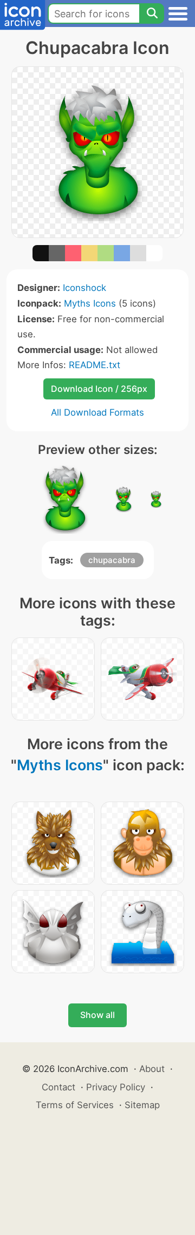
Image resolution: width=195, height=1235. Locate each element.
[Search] (151, 13)
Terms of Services (75, 1105)
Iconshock (84, 287)
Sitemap (142, 1105)
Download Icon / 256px (99, 388)
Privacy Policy (115, 1087)
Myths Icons (90, 303)
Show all (97, 1014)
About (152, 1068)
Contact (58, 1087)
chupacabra (111, 560)
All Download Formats (97, 412)
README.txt (94, 364)
